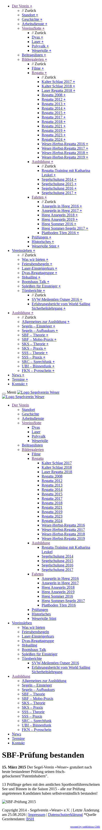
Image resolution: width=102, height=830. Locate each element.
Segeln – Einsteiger (38, 326)
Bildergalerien (34, 59)
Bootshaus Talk (35, 282)
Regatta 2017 (54, 117)
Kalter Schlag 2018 (58, 86)
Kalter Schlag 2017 (58, 82)
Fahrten (39, 197)
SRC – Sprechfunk (38, 362)
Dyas (37, 37)
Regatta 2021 (54, 126)
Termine (20, 379)
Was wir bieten (35, 259)
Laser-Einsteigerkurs (39, 268)
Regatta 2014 (54, 108)
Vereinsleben (23, 250)
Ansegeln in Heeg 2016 (62, 206)
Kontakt (20, 384)
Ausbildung (42, 162)
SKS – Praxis (34, 348)
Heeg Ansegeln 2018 (60, 215)
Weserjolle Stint (45, 246)
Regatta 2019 (54, 130)
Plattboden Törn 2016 (60, 233)
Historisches (43, 242)
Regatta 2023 (54, 135)
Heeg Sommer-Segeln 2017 (65, 228)
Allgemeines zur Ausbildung (46, 322)
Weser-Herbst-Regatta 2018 (65, 153)
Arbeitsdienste (34, 24)
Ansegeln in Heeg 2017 (62, 210)
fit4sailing (31, 277)
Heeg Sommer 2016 (59, 224)
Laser (38, 42)
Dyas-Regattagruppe (39, 273)
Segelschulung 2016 (59, 188)
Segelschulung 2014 (59, 179)
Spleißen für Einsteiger (41, 286)
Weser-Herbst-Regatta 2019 (65, 157)
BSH (30, 819)
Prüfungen (41, 237)
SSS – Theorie (35, 353)
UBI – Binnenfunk (38, 366)
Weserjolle (41, 50)
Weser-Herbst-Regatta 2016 (65, 144)
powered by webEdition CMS (85, 826)
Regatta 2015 (54, 113)
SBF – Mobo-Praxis (39, 339)
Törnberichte (33, 290)
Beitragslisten (34, 55)
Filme (38, 68)
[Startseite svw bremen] (38, 392)
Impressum (36, 814)
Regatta (39, 73)
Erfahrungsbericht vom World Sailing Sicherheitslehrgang (61, 306)
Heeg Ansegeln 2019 (60, 219)
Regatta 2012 (54, 99)
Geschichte (32, 19)
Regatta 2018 (54, 122)
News (18, 375)
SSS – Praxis (33, 357)
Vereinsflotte (33, 28)
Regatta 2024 (54, 139)
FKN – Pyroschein (38, 370)
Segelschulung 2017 (59, 193)
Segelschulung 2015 (59, 184)
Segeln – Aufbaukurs (40, 330)
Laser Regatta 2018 (58, 90)
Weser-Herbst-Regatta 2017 (65, 148)
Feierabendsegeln (37, 264)
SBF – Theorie (35, 335)
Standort (30, 15)
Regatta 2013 (54, 104)
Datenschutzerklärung (65, 814)
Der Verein (22, 6)
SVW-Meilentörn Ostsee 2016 (57, 299)
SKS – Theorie (35, 344)
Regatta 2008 (54, 95)
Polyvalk (40, 46)
